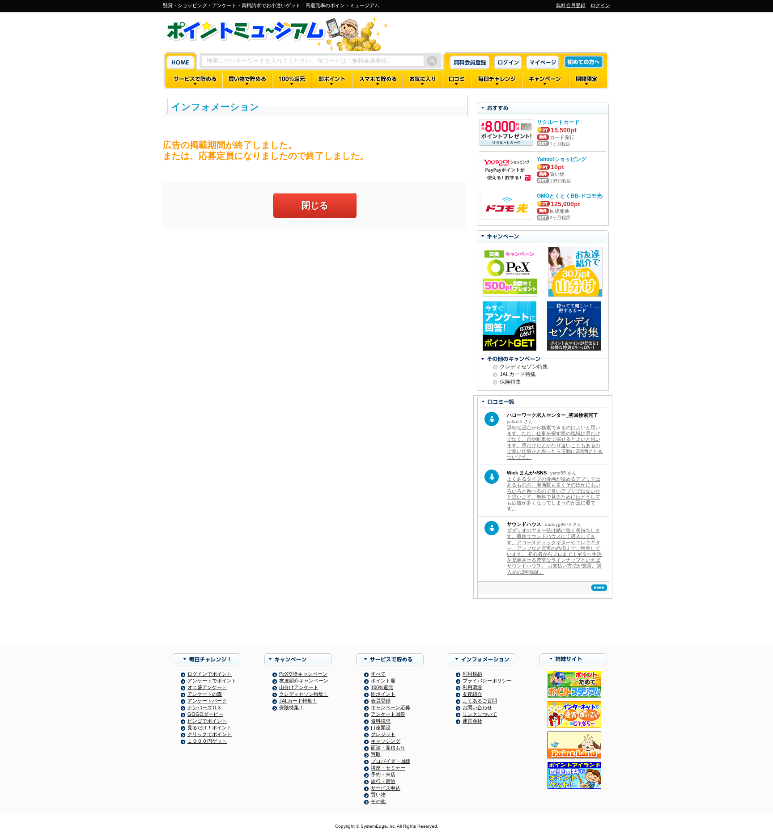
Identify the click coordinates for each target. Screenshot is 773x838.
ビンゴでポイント (207, 721)
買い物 (378, 794)
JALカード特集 (518, 374)
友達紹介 (472, 694)
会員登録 (381, 700)
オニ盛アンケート (207, 687)
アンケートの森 (204, 694)
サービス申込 (385, 788)
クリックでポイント (209, 734)
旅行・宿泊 (383, 781)
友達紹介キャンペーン (303, 680)
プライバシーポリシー (487, 680)
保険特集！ (291, 707)
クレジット (383, 734)
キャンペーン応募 (390, 707)
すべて (378, 674)
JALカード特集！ (298, 700)
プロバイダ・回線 (390, 761)
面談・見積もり (388, 747)
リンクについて (480, 714)
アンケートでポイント (212, 680)
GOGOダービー (205, 714)
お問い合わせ (477, 707)
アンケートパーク (207, 700)
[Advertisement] (315, 301)
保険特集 (510, 382)
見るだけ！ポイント (209, 727)
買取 (376, 754)
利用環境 (472, 687)
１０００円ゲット (207, 741)
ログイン (600, 5)
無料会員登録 (571, 5)
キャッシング (385, 741)
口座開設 (381, 727)
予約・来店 (383, 774)
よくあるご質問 (480, 700)
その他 (378, 801)
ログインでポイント (209, 674)
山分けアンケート (299, 687)
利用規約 (472, 674)
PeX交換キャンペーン (303, 674)
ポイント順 (383, 680)
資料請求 (381, 721)
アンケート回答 (388, 714)
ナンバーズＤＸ (204, 707)
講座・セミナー (388, 767)
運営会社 (472, 721)
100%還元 (382, 687)
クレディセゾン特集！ (303, 694)
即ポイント (383, 694)
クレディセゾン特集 (524, 367)
